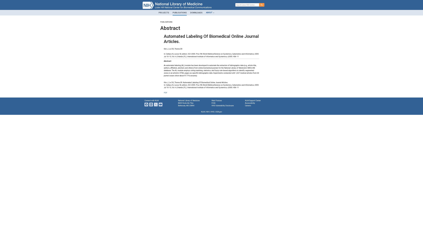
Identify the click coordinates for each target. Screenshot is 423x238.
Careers (248, 106)
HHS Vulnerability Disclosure (223, 106)
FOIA (213, 103)
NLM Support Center (253, 100)
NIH (207, 112)
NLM (203, 112)
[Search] (261, 5)
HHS (212, 112)
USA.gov (219, 112)
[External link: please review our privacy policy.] (151, 104)
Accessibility (250, 103)
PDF (165, 93)
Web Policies (217, 100)
